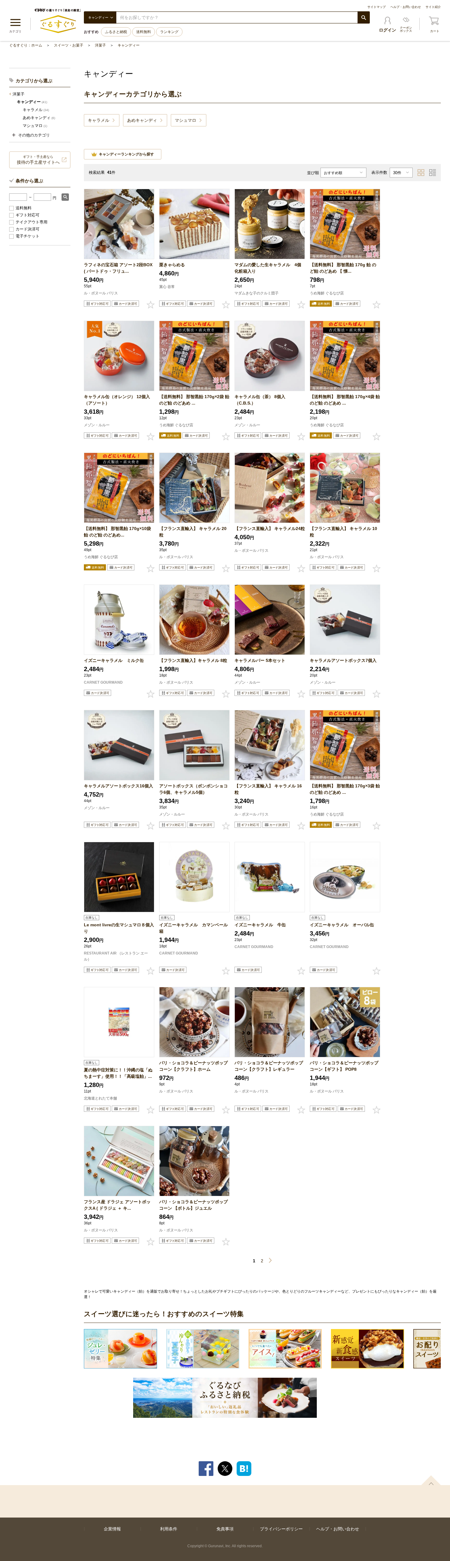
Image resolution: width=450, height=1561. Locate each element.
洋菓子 (100, 45)
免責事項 (225, 1528)
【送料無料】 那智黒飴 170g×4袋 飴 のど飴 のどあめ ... (345, 399)
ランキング (169, 32)
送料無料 (143, 32)
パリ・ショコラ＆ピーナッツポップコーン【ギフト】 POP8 (344, 1066)
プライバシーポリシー (281, 1528)
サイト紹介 (433, 7)
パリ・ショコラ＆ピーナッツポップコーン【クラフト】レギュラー (268, 1066)
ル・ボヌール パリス (101, 293)
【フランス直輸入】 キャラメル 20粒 (193, 531)
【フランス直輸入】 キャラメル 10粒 (343, 531)
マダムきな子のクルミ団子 (256, 293)
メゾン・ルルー (97, 425)
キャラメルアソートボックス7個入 (343, 660)
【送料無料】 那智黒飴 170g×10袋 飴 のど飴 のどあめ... (117, 531)
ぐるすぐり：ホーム (25, 45)
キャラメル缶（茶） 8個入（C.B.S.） (259, 399)
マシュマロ (35, 125)
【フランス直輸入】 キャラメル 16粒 (268, 789)
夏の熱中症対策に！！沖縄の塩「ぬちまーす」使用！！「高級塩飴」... (118, 1073)
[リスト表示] (432, 172)
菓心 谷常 (167, 287)
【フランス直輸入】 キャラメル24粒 (269, 528)
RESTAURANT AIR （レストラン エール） (116, 956)
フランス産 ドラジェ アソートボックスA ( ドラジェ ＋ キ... (117, 1205)
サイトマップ (376, 7)
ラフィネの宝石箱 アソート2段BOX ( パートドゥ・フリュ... (118, 268)
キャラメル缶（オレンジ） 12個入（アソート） (117, 399)
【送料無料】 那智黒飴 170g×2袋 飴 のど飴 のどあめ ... (194, 399)
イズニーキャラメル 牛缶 (260, 924)
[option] (120, 1348)
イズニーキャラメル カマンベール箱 (193, 928)
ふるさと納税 (116, 32)
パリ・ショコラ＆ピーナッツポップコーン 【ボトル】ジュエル (193, 1205)
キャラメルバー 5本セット (259, 660)
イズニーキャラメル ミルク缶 (114, 660)
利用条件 (168, 1528)
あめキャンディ (39, 117)
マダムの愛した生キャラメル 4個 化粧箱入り (269, 268)
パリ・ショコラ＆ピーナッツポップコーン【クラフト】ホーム (193, 1066)
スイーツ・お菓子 (68, 45)
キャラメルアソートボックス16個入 (118, 785)
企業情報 (112, 1528)
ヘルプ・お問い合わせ (405, 7)
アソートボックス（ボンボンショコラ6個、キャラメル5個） (193, 789)
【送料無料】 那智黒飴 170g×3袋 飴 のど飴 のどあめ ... (345, 789)
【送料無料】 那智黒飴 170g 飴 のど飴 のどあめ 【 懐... (343, 268)
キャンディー (129, 45)
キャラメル (36, 109)
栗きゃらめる (172, 264)
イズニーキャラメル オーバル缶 (342, 924)
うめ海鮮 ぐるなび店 (327, 293)
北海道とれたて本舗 (100, 1098)
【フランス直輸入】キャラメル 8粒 (193, 660)
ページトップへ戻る (431, 1480)
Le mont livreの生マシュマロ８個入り (119, 928)
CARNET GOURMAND (103, 682)
